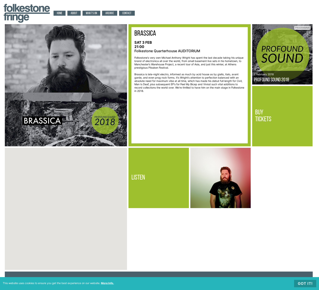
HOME (59, 13)
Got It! (305, 283)
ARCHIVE (109, 13)
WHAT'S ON (91, 13)
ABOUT (74, 13)
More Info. (107, 283)
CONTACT (126, 13)
